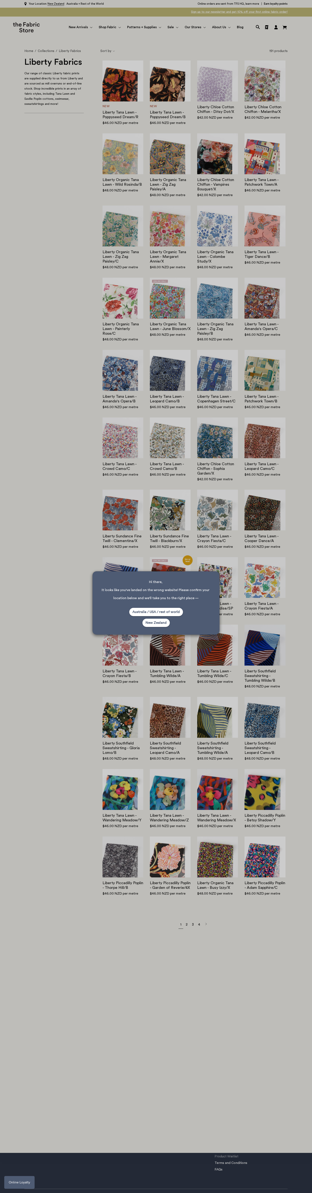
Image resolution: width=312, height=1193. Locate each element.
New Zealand (156, 622)
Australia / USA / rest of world (156, 612)
